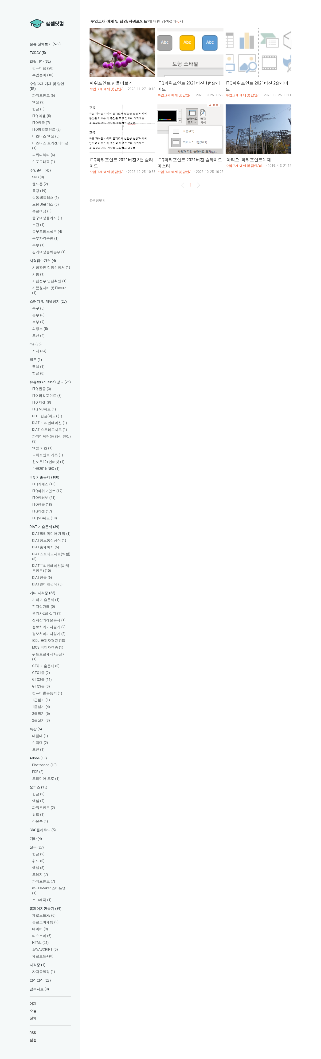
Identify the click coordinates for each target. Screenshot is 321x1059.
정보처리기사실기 (49, 634)
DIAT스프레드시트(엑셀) (51, 556)
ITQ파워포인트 (46, 129)
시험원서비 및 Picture (49, 290)
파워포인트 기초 (47, 455)
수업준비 (42, 75)
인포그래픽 (43, 162)
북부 (38, 245)
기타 (36, 839)
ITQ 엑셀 (41, 116)
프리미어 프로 (45, 778)
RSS (33, 1033)
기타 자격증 (42, 593)
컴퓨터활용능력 (47, 693)
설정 (33, 1040)
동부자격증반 (45, 238)
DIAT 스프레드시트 (49, 430)
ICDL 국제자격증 (48, 640)
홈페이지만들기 (45, 908)
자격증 (37, 965)
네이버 (40, 929)
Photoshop (44, 765)
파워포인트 (43, 95)
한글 (38, 109)
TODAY (38, 53)
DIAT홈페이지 (45, 547)
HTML (40, 942)
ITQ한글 (41, 123)
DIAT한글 (42, 577)
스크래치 (41, 900)
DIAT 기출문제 (44, 527)
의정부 (40, 329)
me (36, 344)
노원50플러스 (45, 204)
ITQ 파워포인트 (47, 396)
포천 (38, 225)
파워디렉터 (43, 155)
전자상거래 (43, 606)
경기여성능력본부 (49, 252)
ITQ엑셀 (42, 511)
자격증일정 (43, 972)
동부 (38, 315)
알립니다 (40, 61)
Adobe (38, 758)
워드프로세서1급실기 (49, 656)
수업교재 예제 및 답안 (47, 86)
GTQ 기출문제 (45, 666)
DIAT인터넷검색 (47, 584)
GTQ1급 (41, 673)
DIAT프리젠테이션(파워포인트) (50, 568)
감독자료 (39, 989)
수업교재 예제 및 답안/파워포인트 (107, 89)
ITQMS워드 (44, 518)
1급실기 (41, 707)
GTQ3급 (41, 686)
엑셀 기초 (42, 448)
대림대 (40, 736)
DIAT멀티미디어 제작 (51, 533)
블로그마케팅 (45, 922)
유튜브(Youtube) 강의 (50, 382)
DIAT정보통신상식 (49, 540)
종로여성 (41, 211)
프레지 (40, 874)
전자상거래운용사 (49, 620)
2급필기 (41, 713)
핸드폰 (40, 184)
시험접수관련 (43, 261)
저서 (39, 351)
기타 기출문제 (45, 600)
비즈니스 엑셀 (45, 136)
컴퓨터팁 (42, 68)
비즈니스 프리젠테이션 (50, 145)
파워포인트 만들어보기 (111, 82)
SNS (38, 177)
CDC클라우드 (43, 830)
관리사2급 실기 (46, 613)
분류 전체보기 (45, 44)
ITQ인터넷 (43, 498)
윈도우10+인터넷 (48, 462)
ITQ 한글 (41, 389)
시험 (38, 274)
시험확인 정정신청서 (51, 267)
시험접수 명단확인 (49, 281)
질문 (36, 360)
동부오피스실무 (47, 231)
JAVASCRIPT (45, 949)
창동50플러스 (45, 197)
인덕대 (40, 743)
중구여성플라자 (47, 218)
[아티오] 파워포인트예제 (248, 159)
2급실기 (41, 720)
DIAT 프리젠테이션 (49, 423)
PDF (37, 772)
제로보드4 (42, 956)
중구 (38, 308)
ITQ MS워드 (44, 409)
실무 (37, 847)
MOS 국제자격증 (47, 647)
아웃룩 (40, 821)
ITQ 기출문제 (44, 477)
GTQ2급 (42, 679)
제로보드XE (43, 915)
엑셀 (38, 102)
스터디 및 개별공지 (48, 301)
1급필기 (41, 700)
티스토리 (41, 936)
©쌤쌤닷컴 (98, 200)
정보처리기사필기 (49, 627)
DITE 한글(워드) (47, 416)
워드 (38, 814)
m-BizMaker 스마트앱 (49, 890)
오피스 (38, 787)
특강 (39, 191)
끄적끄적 (40, 980)
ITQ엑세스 (43, 484)
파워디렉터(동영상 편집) (51, 438)
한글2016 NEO (45, 468)
